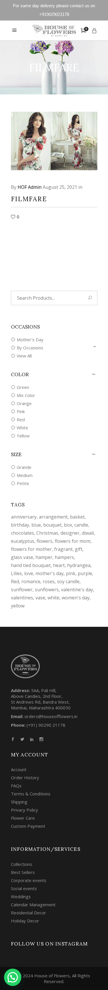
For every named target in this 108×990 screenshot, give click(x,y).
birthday (20, 525)
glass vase (22, 557)
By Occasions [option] (30, 347)
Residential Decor (28, 913)
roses (49, 581)
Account (18, 769)
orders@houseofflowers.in (50, 716)
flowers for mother (31, 549)
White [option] (22, 427)
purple (85, 573)
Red (15, 581)
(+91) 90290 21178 (45, 725)
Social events (24, 888)
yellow (17, 606)
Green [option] (23, 387)
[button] (54, 347)
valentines (22, 597)
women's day (76, 597)
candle (81, 525)
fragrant (63, 549)
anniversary (24, 517)
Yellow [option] (23, 436)
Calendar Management (33, 904)
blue (36, 525)
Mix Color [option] (26, 395)
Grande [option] (24, 467)
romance (30, 581)
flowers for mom (72, 541)
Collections (21, 864)
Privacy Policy (24, 810)
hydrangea (78, 565)
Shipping (19, 802)
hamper (43, 557)
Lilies (16, 573)
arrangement (53, 517)
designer (69, 533)
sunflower (22, 589)
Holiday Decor (25, 921)
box (68, 525)
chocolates (22, 533)
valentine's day (77, 589)
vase (40, 597)
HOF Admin (29, 187)
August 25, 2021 (60, 187)
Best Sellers (23, 872)
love (28, 573)
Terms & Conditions (30, 794)
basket (77, 517)
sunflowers (47, 589)
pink (70, 573)
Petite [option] (23, 483)
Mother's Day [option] (30, 339)
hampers (64, 557)
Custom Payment (28, 826)
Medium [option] (25, 475)
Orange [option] (24, 403)
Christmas (47, 533)
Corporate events (28, 880)
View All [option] (24, 356)
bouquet (52, 525)
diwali (88, 533)
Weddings (21, 896)
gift (78, 549)
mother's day (49, 573)
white (53, 597)
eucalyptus (22, 541)
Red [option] (21, 419)
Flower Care (23, 818)
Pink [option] (21, 411)
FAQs (16, 785)
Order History (25, 777)
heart (59, 565)
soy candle (68, 581)
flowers (44, 541)
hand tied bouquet (31, 565)
